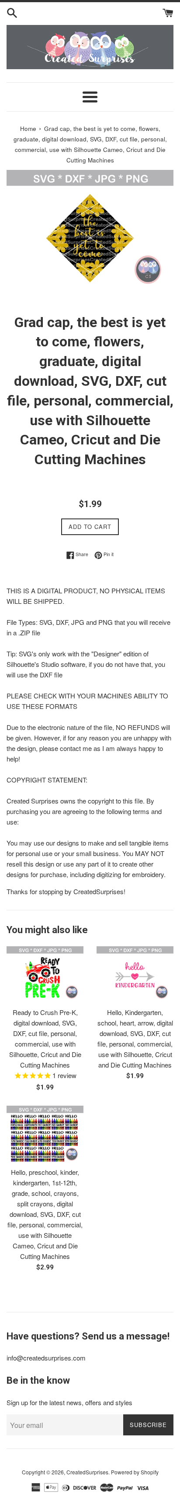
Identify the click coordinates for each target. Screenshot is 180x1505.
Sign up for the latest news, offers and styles (69, 1402)
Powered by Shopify (135, 1472)
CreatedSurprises (87, 1472)
